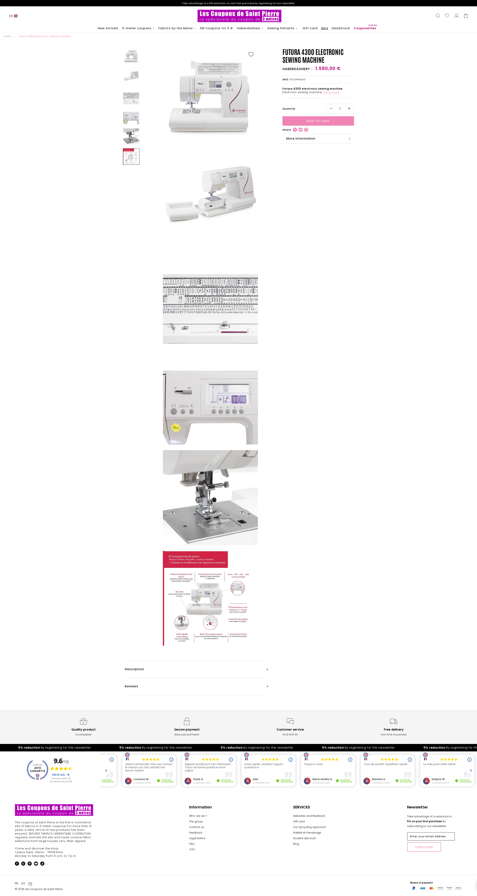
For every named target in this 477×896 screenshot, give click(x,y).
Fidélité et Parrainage (307, 833)
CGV (192, 849)
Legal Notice (197, 838)
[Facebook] (295, 130)
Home (7, 36)
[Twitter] (300, 130)
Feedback (195, 833)
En (11, 16)
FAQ (191, 844)
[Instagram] (23, 864)
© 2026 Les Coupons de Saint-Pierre (39, 889)
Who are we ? (198, 816)
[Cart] (466, 16)
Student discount (304, 838)
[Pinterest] (306, 130)
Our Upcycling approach (309, 827)
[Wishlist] (447, 16)
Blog (296, 844)
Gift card (299, 821)
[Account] (456, 16)
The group (196, 821)
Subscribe (424, 847)
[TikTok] (42, 864)
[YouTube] (36, 864)
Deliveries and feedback (309, 816)
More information (300, 138)
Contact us (196, 827)
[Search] (438, 16)
